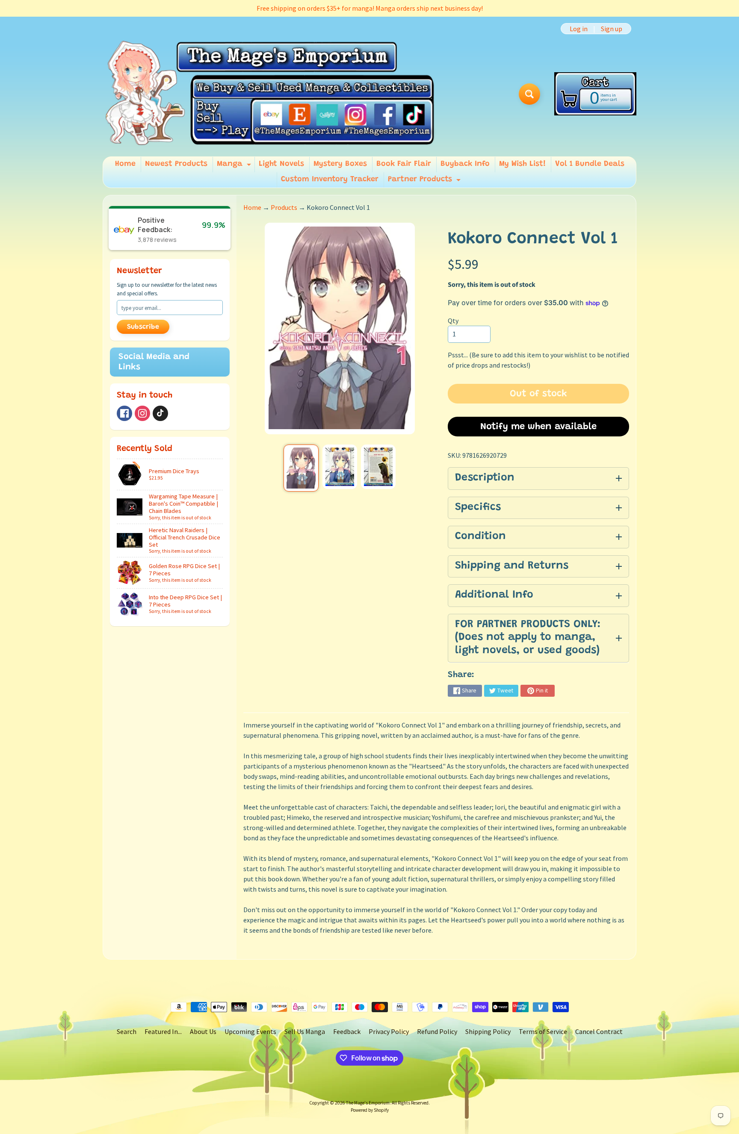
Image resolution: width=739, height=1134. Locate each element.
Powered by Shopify (370, 1110)
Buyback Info (465, 164)
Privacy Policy (389, 1031)
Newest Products (176, 164)
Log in (579, 28)
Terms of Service (543, 1031)
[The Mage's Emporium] (270, 94)
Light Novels (281, 164)
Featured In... (163, 1031)
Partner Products (425, 182)
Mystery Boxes (340, 164)
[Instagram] (142, 413)
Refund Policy (437, 1031)
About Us (203, 1031)
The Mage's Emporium (368, 1103)
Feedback (347, 1031)
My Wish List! (522, 164)
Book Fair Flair (403, 164)
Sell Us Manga (304, 1031)
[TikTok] (160, 413)
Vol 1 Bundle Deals (589, 164)
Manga (235, 166)
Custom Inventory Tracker (329, 179)
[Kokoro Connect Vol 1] (301, 468)
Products (284, 207)
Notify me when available (538, 427)
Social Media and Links (153, 362)
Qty (453, 320)
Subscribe (143, 327)
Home (125, 164)
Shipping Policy (488, 1031)
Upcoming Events (250, 1031)
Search (126, 1031)
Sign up (611, 28)
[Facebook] (124, 413)
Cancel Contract (599, 1031)
